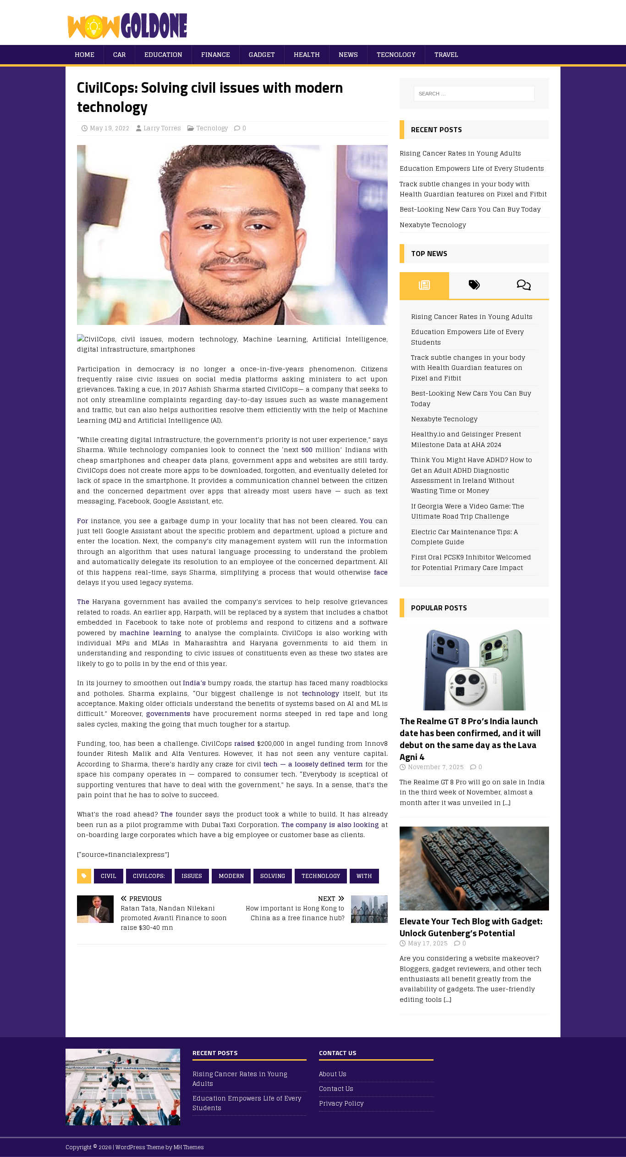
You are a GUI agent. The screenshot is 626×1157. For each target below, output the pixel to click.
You (366, 520)
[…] (507, 802)
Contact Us (336, 1089)
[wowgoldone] (129, 39)
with (364, 876)
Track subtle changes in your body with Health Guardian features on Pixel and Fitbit (473, 189)
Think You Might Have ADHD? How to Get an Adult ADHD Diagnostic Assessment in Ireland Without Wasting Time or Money (471, 475)
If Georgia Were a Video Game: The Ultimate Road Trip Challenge (467, 511)
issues (191, 876)
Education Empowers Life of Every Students (472, 168)
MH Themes (189, 1147)
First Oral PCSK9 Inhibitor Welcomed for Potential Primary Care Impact (471, 562)
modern (231, 876)
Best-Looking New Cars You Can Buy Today (470, 209)
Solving (272, 876)
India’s (194, 682)
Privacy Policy (341, 1103)
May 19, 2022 (110, 128)
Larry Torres (162, 128)
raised (244, 743)
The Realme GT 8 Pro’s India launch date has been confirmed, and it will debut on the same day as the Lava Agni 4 (470, 739)
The (83, 601)
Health (307, 54)
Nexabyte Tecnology (433, 224)
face (381, 572)
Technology (321, 876)
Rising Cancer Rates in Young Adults (460, 153)
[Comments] (524, 285)
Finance (215, 54)
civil (108, 876)
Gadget (262, 54)
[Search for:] (474, 93)
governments (168, 713)
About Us (332, 1074)
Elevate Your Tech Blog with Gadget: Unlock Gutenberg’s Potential (471, 927)
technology (320, 693)
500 (307, 449)
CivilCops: (149, 876)
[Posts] (425, 285)
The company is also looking (330, 824)
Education (163, 54)
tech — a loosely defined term (313, 764)
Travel (446, 54)
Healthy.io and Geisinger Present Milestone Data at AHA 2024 (466, 439)
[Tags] (474, 285)
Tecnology (396, 54)
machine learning (150, 632)
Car (119, 54)
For (82, 520)
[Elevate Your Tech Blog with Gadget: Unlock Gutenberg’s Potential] (474, 905)
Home (84, 54)
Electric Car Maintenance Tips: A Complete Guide (464, 537)
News (348, 54)
